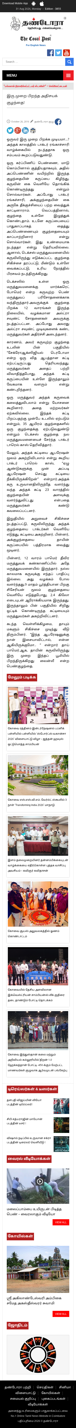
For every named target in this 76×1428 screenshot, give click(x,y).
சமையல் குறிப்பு (23, 1399)
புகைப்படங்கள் (53, 1399)
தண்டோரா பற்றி (18, 1387)
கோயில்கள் (50, 1393)
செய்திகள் (45, 1387)
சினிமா (65, 1387)
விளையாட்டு (25, 1393)
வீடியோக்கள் (38, 1404)
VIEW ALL (61, 1222)
